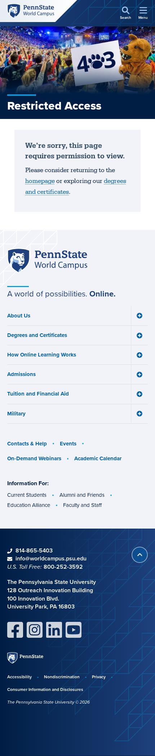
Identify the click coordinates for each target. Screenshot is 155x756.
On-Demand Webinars (34, 458)
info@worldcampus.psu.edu (51, 558)
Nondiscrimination (62, 677)
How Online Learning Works (41, 355)
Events (68, 444)
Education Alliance (28, 505)
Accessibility (19, 677)
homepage (40, 181)
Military (16, 414)
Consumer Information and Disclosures (45, 689)
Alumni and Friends (82, 495)
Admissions (21, 374)
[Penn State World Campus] (30, 10)
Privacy (99, 677)
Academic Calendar (97, 458)
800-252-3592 (63, 567)
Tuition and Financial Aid (38, 394)
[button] (125, 13)
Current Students (26, 495)
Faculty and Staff (82, 505)
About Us (18, 316)
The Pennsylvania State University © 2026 (48, 702)
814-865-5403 (34, 550)
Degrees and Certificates (37, 335)
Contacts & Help (27, 444)
